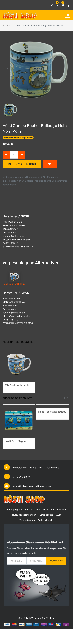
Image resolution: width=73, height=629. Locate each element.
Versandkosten (27, 520)
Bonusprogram (14, 509)
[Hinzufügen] (21, 155)
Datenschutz (46, 515)
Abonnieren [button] (56, 560)
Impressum (42, 509)
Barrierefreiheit (59, 509)
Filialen (28, 509)
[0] (57, 5)
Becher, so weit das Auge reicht (18, 138)
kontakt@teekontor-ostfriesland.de (32, 486)
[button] (8, 68)
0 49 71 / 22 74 (21, 477)
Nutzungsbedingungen (24, 515)
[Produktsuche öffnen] (52, 5)
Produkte (7, 25)
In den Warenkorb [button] (22, 164)
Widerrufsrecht (45, 520)
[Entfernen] (6, 155)
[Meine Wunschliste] (62, 5)
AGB (58, 515)
